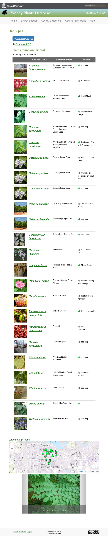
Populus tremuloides (35, 343)
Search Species (29, 20)
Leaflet (80, 471)
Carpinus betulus (38, 111)
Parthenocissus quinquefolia (37, 313)
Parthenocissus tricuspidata (37, 328)
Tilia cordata (36, 372)
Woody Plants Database (30, 13)
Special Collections (51, 20)
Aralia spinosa (37, 96)
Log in (29, 531)
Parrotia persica (37, 296)
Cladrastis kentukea (34, 251)
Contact (22, 531)
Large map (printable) (20, 439)
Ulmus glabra (36, 403)
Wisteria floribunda (39, 419)
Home (14, 20)
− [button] (12, 448)
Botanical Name (39, 59)
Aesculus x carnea (39, 81)
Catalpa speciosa (39, 157)
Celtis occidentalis (39, 203)
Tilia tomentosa (37, 388)
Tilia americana (37, 357)
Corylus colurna (38, 265)
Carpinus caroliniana (35, 128)
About (15, 531)
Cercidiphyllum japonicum (37, 236)
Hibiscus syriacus (39, 280)
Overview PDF (23, 44)
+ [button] (12, 444)
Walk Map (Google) (24, 38)
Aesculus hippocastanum (37, 67)
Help (92, 20)
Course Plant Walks (75, 20)
